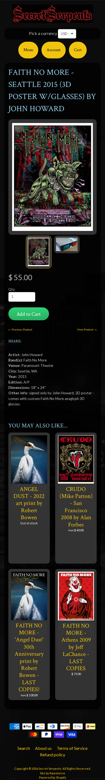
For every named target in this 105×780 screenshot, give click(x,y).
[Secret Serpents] (52, 20)
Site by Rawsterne (52, 773)
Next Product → (87, 329)
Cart (78, 50)
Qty (11, 289)
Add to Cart (28, 314)
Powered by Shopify (52, 777)
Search (24, 748)
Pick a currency (43, 33)
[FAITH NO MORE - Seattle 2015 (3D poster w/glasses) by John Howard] (38, 252)
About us (43, 748)
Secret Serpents (49, 768)
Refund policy (52, 754)
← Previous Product (20, 329)
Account (54, 50)
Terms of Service (72, 748)
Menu (28, 50)
